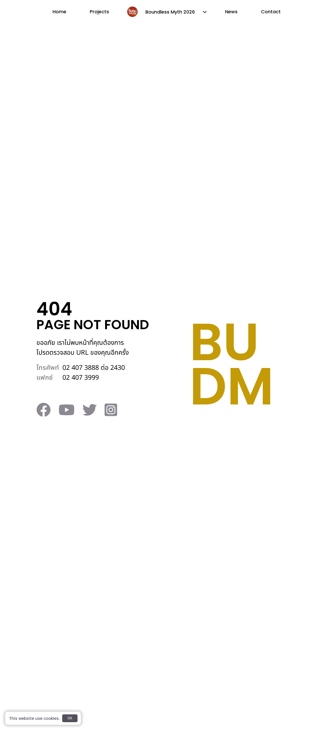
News (231, 11)
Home (59, 11)
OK (69, 718)
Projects (99, 11)
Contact (271, 11)
